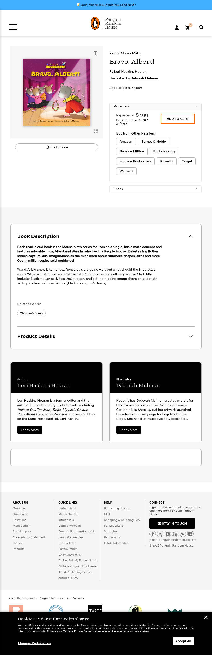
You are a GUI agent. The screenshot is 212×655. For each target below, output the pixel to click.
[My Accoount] (177, 27)
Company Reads (69, 526)
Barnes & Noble (153, 141)
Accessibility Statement (29, 537)
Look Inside (58, 147)
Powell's (166, 161)
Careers (18, 543)
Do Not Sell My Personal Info (77, 560)
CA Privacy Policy (69, 555)
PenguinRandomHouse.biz (76, 532)
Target (187, 161)
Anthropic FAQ (68, 578)
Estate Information (116, 543)
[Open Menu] (13, 27)
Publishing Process (117, 508)
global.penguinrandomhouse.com (172, 540)
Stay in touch (174, 523)
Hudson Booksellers (135, 161)
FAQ (107, 514)
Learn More (31, 431)
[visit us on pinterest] (183, 534)
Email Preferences (70, 537)
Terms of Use (67, 543)
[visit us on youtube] (168, 534)
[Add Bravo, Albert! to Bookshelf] (95, 53)
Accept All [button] (183, 641)
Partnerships (67, 508)
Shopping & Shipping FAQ (122, 520)
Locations (19, 520)
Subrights (111, 532)
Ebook (155, 189)
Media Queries (68, 514)
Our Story (19, 508)
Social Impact (22, 532)
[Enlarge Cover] (96, 131)
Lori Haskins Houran (130, 71)
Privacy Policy (67, 549)
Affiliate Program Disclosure (77, 566)
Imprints (18, 549)
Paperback (155, 106)
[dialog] (106, 633)
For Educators (113, 526)
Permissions (112, 537)
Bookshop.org (164, 151)
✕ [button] (205, 618)
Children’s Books (31, 313)
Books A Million (132, 151)
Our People (20, 514)
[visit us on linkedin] (175, 534)
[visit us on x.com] (160, 534)
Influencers (66, 520)
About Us (20, 503)
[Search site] (201, 27)
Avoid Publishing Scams (75, 572)
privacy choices (139, 631)
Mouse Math (130, 53)
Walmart (126, 171)
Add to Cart (178, 119)
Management (22, 526)
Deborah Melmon (144, 78)
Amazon (126, 141)
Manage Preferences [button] (34, 643)
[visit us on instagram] (190, 534)
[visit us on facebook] (152, 534)
